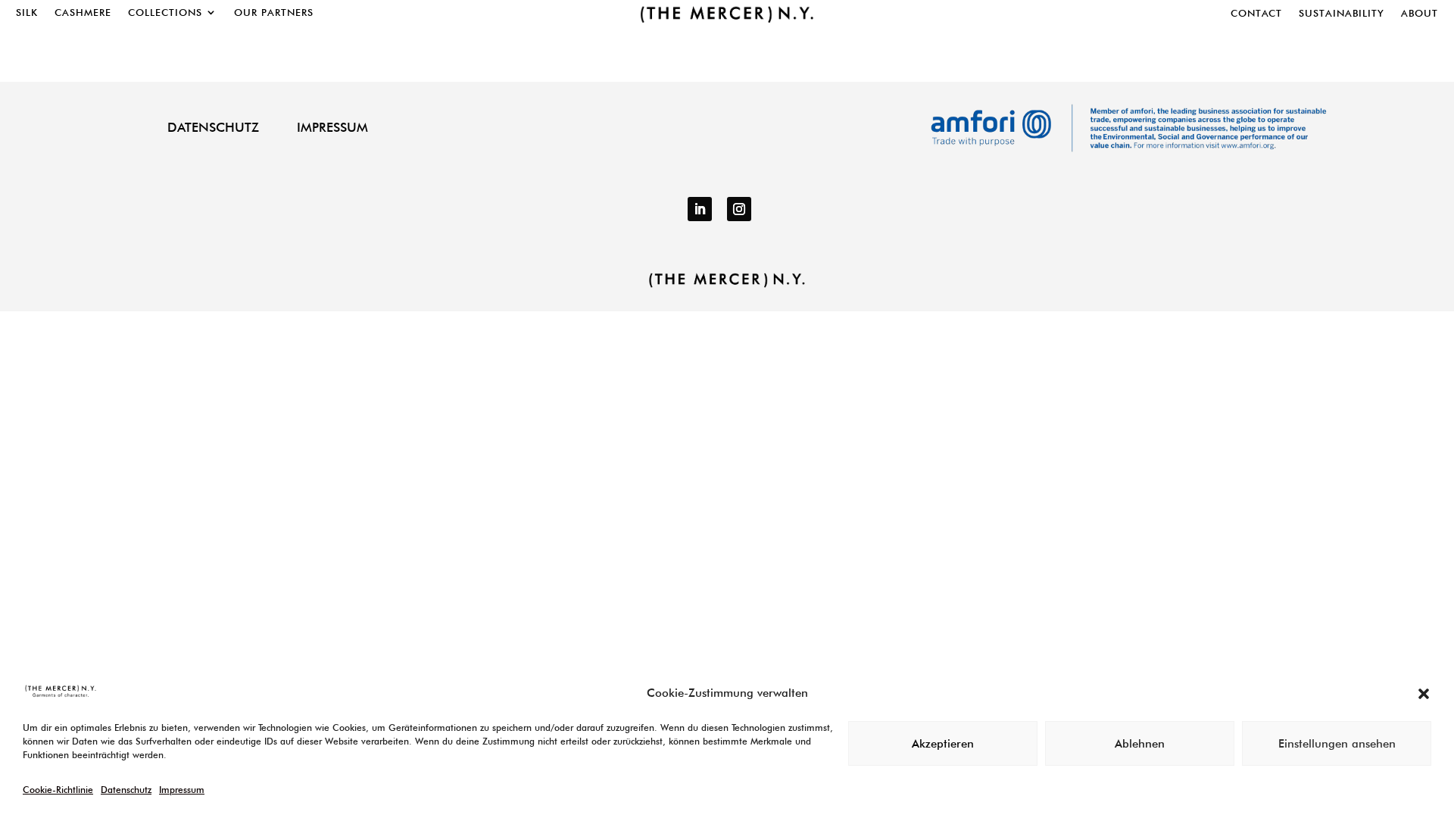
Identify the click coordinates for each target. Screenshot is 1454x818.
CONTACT (1256, 13)
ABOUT (1419, 13)
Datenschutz (126, 789)
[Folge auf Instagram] (739, 209)
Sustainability (1341, 13)
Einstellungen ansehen (1337, 744)
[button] (1423, 693)
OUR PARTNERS (274, 12)
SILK (27, 12)
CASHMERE (83, 12)
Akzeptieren (943, 744)
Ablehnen (1140, 744)
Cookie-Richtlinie (58, 789)
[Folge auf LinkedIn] (700, 209)
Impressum (181, 789)
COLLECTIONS (165, 12)
